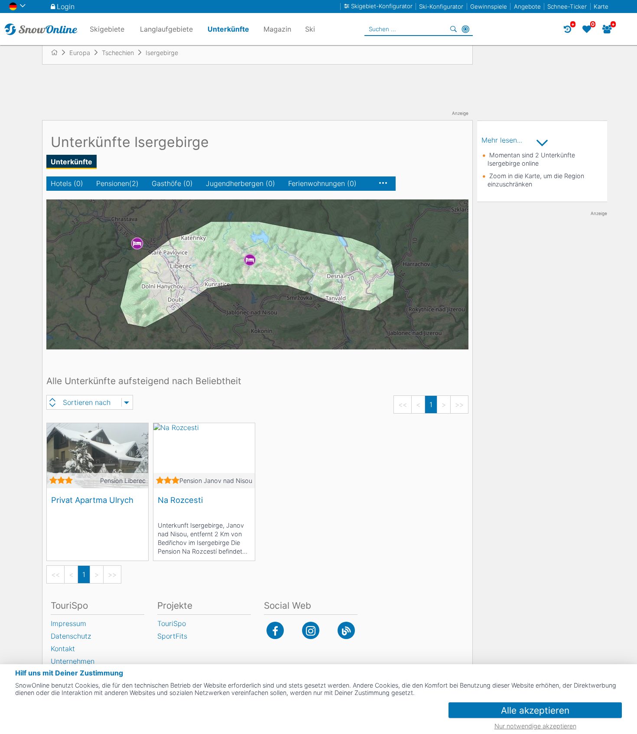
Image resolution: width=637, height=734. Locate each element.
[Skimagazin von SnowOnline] (346, 630)
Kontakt (63, 648)
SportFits (172, 636)
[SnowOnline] (41, 29)
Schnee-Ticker (567, 6)
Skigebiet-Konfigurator (382, 6)
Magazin (277, 29)
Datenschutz (71, 636)
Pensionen (117, 183)
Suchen (453, 29)
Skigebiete (107, 29)
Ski (310, 29)
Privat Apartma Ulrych (92, 500)
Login (66, 6)
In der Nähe (465, 29)
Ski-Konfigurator (441, 6)
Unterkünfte (71, 161)
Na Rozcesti (180, 500)
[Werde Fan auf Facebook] (275, 630)
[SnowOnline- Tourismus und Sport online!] (58, 52)
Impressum (68, 623)
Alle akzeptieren (535, 710)
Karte (601, 6)
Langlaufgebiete (166, 29)
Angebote (527, 6)
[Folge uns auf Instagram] (310, 630)
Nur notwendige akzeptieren (535, 726)
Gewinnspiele (488, 6)
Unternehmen (72, 661)
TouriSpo (171, 623)
